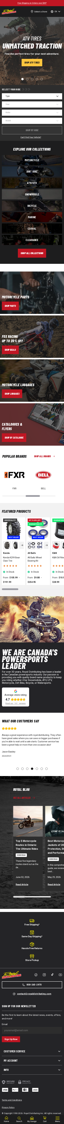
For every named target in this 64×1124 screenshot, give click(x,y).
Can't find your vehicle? (31, 137)
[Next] (22, 545)
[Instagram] (44, 975)
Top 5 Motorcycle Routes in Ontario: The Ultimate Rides (27, 845)
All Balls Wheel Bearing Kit (35, 559)
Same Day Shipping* (32, 936)
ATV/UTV (32, 183)
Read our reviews (15, 703)
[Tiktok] (52, 974)
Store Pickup (32, 960)
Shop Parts (10, 305)
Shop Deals (10, 349)
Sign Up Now (11, 1039)
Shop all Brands (42, 456)
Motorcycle (32, 160)
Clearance (32, 240)
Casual (32, 228)
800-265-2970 (34, 984)
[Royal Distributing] (9, 11)
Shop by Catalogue (14, 437)
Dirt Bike (32, 171)
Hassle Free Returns (32, 948)
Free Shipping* (32, 924)
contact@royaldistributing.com (34, 994)
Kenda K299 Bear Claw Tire (11, 559)
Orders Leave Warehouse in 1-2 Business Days (32, 3)
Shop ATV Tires (32, 62)
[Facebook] (36, 975)
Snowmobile (32, 194)
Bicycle (32, 205)
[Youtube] (60, 975)
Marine (32, 217)
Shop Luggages (12, 393)
